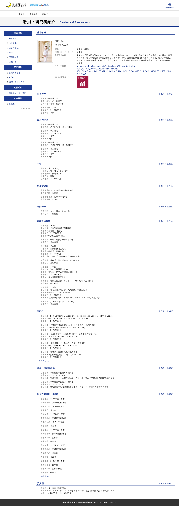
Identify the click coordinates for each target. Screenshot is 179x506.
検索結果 (33, 14)
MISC (11, 77)
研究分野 (13, 62)
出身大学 (13, 43)
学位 (11, 52)
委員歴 (12, 104)
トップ (22, 14)
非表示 (169, 94)
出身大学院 (14, 48)
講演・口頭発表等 (17, 82)
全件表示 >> (44, 361)
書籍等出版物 (15, 73)
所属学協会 (14, 57)
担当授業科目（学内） (18, 93)
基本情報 (13, 38)
